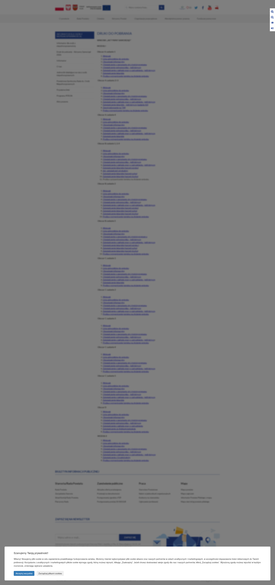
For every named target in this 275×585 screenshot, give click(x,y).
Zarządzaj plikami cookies (50, 573)
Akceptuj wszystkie (24, 573)
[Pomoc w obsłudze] (272, 28)
